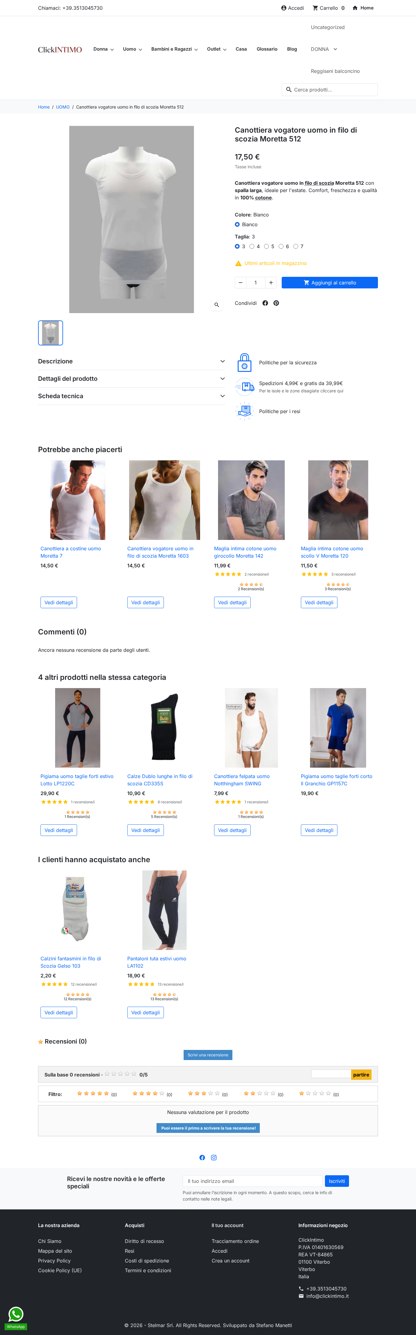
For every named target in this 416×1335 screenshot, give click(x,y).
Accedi (219, 1251)
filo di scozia (319, 183)
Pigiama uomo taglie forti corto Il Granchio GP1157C (336, 780)
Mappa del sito (55, 1251)
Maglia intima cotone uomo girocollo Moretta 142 (245, 552)
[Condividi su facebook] (265, 303)
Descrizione (55, 361)
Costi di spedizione (147, 1261)
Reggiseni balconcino (335, 71)
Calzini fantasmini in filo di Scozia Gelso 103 (71, 962)
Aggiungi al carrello (330, 283)
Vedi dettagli (58, 602)
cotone (263, 198)
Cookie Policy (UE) (60, 1270)
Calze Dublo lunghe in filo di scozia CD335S (159, 780)
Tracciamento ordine (235, 1241)
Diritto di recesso (144, 1241)
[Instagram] (214, 1156)
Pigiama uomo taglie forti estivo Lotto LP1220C (77, 780)
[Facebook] (202, 1156)
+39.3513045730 (326, 1289)
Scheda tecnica (60, 396)
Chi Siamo (50, 1241)
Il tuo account (228, 1225)
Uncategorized (328, 27)
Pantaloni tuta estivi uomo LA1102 (156, 962)
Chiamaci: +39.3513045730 (70, 8)
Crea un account (230, 1261)
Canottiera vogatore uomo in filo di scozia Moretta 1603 (160, 552)
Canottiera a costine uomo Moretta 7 (71, 552)
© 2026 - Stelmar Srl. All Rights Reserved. (173, 1325)
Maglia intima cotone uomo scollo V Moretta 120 (332, 552)
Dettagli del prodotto (67, 378)
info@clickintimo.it (327, 1296)
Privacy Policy (54, 1261)
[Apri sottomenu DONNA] (335, 49)
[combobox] (330, 89)
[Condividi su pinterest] (276, 303)
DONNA (320, 49)
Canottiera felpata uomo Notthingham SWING (242, 780)
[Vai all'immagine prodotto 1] (50, 332)
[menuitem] (363, 8)
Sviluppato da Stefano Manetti (257, 1325)
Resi (129, 1251)
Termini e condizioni (148, 1270)
